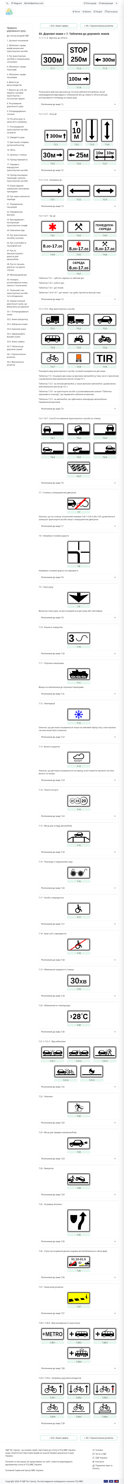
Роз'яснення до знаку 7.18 (53, 960)
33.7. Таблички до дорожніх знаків (15, 348)
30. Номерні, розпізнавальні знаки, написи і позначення (17, 282)
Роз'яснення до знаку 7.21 (53, 1087)
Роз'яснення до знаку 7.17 (53, 924)
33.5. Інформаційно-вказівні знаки (16, 335)
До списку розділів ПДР (18, 35)
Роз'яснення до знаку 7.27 (53, 1313)
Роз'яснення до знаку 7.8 (52, 577)
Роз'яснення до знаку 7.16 (53, 888)
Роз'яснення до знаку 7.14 (53, 816)
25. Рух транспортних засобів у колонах (17, 236)
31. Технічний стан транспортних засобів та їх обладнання (17, 293)
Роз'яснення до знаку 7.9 (52, 618)
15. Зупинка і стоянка (17, 154)
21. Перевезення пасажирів (15, 205)
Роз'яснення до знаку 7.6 (52, 483)
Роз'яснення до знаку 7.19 (53, 996)
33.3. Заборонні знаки (17, 324)
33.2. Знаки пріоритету (17, 319)
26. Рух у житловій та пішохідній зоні (16, 244)
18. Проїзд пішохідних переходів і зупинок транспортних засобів (17, 178)
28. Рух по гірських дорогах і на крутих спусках (16, 267)
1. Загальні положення (17, 40)
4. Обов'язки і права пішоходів (16, 68)
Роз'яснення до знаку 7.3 (52, 206)
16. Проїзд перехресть (17, 159)
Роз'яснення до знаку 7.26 (53, 1277)
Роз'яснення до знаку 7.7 (52, 526)
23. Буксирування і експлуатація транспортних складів (17, 222)
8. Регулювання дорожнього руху (15, 105)
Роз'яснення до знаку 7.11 (52, 694)
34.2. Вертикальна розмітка (15, 363)
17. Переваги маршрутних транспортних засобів (17, 167)
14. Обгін (11, 150)
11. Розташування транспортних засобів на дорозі (17, 129)
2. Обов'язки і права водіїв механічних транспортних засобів (17, 48)
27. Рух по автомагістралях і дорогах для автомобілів (15, 255)
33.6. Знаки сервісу (15, 341)
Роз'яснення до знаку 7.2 (52, 170)
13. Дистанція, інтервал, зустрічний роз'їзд (18, 143)
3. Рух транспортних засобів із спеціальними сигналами (18, 59)
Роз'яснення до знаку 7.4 (52, 299)
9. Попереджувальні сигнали (16, 112)
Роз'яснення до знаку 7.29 (53, 1423)
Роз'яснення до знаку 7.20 (53, 1032)
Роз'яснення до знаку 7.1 (52, 104)
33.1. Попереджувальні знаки (17, 313)
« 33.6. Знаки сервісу (58, 25)
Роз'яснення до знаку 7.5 (52, 409)
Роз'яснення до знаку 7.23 (53, 1159)
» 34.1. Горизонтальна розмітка (98, 25)
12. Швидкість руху (15, 137)
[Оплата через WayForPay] (106, 1481)
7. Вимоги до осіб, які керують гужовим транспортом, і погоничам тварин (17, 94)
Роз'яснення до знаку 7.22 (53, 1123)
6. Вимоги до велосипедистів (14, 83)
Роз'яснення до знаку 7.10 (53, 654)
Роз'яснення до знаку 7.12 (53, 737)
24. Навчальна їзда (16, 230)
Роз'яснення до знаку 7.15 (53, 852)
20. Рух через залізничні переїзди (18, 198)
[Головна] (9, 11)
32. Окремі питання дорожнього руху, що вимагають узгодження (18, 304)
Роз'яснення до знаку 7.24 (53, 1195)
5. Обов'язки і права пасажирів (16, 76)
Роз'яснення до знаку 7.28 (53, 1368)
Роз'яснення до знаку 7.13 (53, 780)
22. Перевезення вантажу (15, 213)
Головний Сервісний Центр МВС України (24, 1470)
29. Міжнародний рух (17, 274)
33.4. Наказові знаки (16, 329)
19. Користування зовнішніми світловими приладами (18, 188)
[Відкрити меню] (117, 3)
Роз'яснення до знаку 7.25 (53, 1241)
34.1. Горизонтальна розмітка (16, 355)
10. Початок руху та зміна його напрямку (17, 120)
